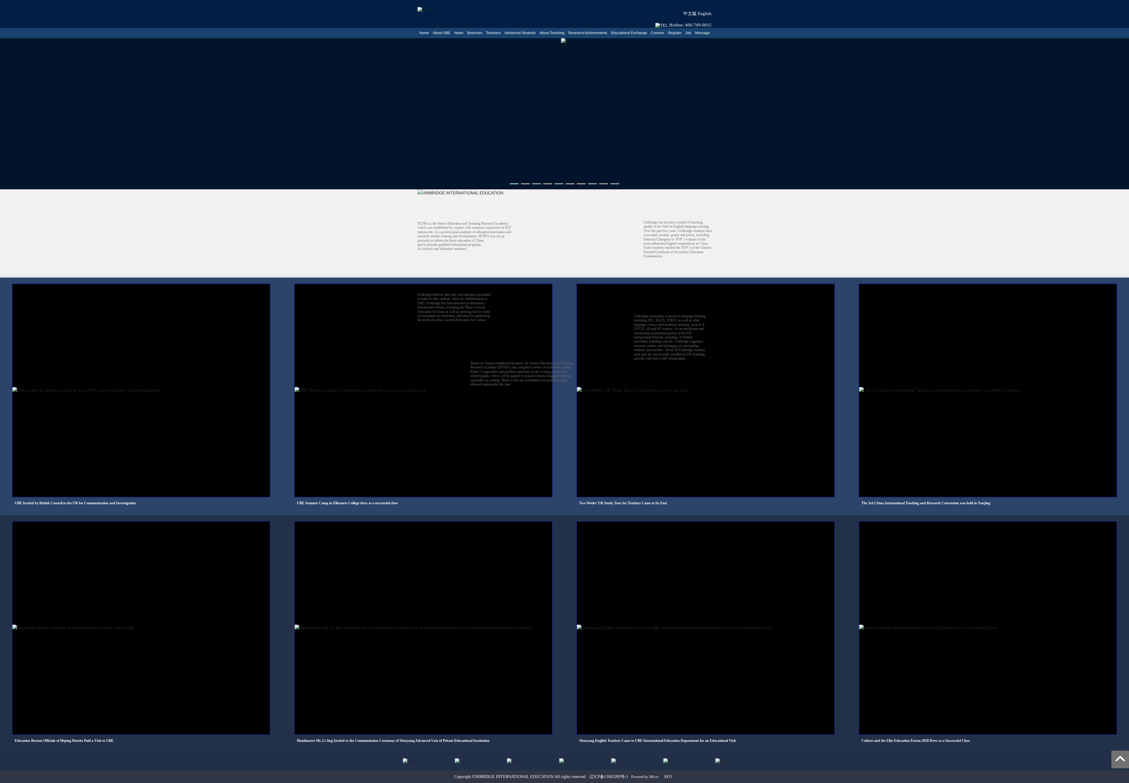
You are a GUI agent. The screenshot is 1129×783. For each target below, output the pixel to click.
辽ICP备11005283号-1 (608, 776)
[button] (514, 183)
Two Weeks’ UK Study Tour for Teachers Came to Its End (623, 503)
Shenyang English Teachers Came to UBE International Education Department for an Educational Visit (657, 741)
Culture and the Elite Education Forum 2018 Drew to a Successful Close (915, 741)
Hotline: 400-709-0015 (690, 25)
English (705, 13)
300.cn (653, 777)
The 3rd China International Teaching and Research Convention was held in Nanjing (925, 503)
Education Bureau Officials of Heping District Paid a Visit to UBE (64, 741)
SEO (668, 776)
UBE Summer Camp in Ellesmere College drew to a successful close (347, 503)
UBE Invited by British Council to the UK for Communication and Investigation (75, 503)
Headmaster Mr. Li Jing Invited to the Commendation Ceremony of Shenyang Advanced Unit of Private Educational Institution (393, 741)
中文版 (690, 13)
